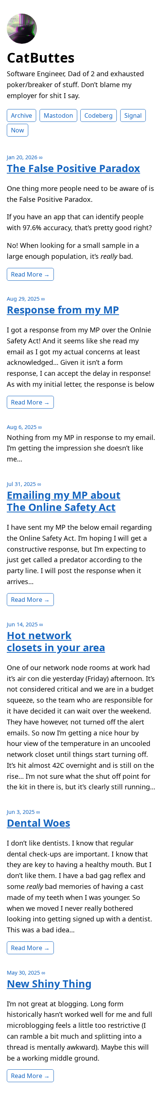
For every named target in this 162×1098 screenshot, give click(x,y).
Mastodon (58, 115)
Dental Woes (38, 823)
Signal (133, 115)
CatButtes (41, 57)
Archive (21, 115)
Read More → (30, 274)
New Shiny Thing (49, 983)
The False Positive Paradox (73, 168)
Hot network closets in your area (56, 641)
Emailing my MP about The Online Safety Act (64, 501)
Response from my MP (63, 310)
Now (17, 130)
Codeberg (98, 115)
